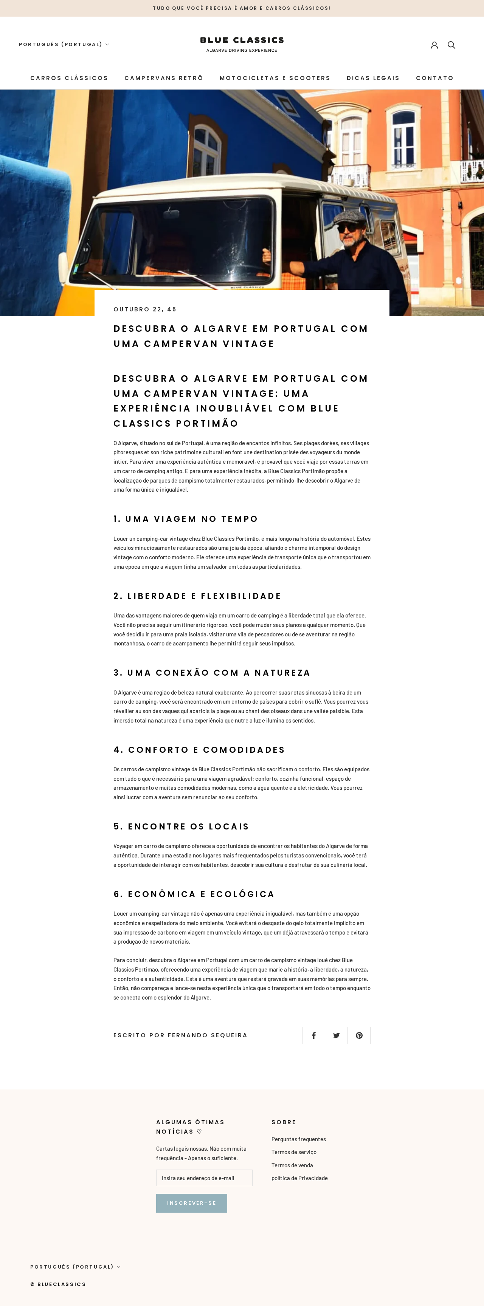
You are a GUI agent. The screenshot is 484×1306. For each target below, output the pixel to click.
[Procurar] (452, 44)
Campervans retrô (164, 78)
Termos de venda (292, 1165)
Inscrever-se (191, 1203)
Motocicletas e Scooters (275, 78)
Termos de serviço (293, 1151)
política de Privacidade (299, 1177)
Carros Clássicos (69, 78)
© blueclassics (58, 1284)
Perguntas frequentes (298, 1139)
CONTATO (435, 78)
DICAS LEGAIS (373, 78)
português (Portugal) (61, 44)
